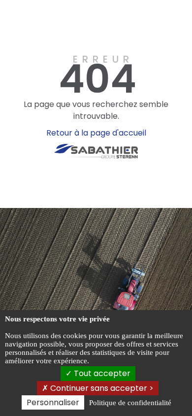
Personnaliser (53, 402)
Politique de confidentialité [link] (130, 403)
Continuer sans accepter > (101, 388)
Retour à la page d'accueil (96, 133)
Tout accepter (101, 373)
